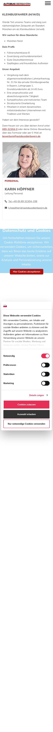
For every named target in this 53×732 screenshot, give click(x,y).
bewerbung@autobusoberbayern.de (21, 136)
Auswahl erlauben (26, 414)
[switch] (45, 365)
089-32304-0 (10, 129)
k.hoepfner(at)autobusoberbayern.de (27, 207)
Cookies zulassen (27, 404)
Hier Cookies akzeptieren (26, 271)
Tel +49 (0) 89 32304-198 (22, 201)
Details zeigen (36, 395)
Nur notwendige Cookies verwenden (26, 424)
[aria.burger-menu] (48, 3)
